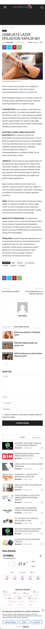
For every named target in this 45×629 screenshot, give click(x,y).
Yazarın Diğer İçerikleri (21, 327)
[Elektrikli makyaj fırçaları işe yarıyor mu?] (7, 345)
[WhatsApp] (19, 47)
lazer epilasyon (29, 263)
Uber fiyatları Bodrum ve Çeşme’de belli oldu (34, 292)
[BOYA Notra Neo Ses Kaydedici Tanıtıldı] (7, 542)
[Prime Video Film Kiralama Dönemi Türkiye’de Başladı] (7, 511)
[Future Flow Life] (33, 601)
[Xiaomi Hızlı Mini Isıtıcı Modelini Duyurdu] (7, 487)
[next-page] (7, 364)
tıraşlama (13, 265)
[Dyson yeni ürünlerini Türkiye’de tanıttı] (7, 335)
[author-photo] (22, 313)
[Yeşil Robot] (28, 594)
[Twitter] (9, 47)
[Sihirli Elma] (18, 594)
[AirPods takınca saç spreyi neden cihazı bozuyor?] (7, 356)
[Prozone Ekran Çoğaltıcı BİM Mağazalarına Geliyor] (7, 456)
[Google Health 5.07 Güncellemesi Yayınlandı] (7, 467)
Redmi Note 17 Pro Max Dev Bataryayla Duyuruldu (26, 475)
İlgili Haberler (6, 327)
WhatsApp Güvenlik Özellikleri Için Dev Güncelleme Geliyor (28, 530)
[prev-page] (3, 364)
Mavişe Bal (18, 448)
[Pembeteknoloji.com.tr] (22, 7)
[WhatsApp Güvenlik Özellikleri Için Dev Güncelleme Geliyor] (7, 531)
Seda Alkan (9, 42)
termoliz (5, 265)
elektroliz (20, 263)
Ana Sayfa (5, 27)
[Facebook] (4, 47)
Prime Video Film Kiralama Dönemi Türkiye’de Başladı (26, 509)
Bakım (12, 27)
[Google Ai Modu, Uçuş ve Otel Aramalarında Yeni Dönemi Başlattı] (7, 498)
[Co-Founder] (23, 601)
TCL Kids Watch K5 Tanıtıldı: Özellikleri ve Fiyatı (26, 519)
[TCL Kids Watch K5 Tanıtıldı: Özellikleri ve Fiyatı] (7, 521)
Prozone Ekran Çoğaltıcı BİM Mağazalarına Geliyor (27, 454)
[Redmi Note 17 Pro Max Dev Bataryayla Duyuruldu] (7, 477)
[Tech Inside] (38, 595)
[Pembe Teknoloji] (13, 601)
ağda (13, 263)
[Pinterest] (14, 47)
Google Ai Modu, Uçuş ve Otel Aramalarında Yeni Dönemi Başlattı (27, 497)
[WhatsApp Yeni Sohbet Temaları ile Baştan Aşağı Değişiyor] (7, 446)
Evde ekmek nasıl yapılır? (11, 291)
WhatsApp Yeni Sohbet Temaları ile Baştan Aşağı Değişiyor (28, 444)
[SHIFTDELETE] (7, 595)
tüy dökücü (22, 265)
